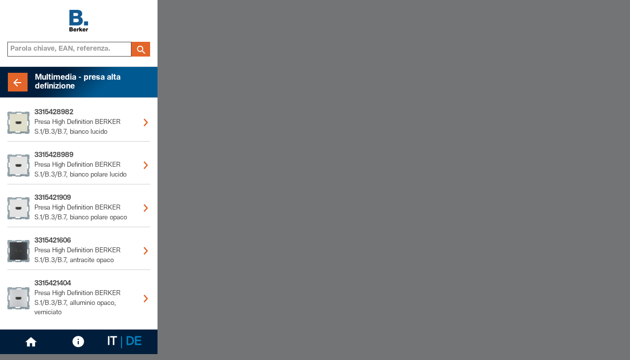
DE (134, 342)
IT (112, 342)
